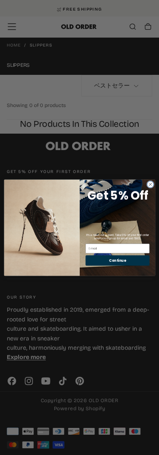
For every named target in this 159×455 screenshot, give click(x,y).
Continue (117, 260)
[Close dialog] (150, 184)
